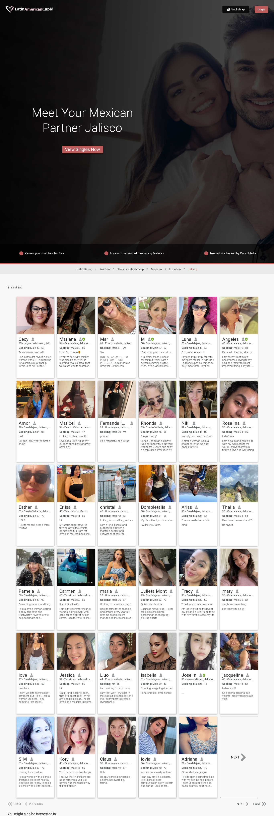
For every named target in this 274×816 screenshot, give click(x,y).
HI (60, 520)
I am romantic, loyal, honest (156, 692)
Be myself (227, 524)
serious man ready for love (155, 772)
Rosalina (231, 423)
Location (175, 269)
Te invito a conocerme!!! (31, 352)
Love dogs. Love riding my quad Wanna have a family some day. (74, 443)
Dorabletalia (153, 507)
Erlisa (65, 507)
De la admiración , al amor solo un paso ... (239, 352)
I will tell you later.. (151, 524)
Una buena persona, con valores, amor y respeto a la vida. (238, 695)
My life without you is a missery (157, 520)
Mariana (67, 339)
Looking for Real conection (73, 436)
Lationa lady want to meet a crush (34, 442)
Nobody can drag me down (197, 436)
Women (104, 269)
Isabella (148, 675)
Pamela (26, 591)
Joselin (189, 675)
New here (24, 688)
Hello (21, 436)
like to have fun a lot (233, 608)
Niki (186, 423)
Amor (24, 423)
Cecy (23, 339)
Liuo (104, 675)
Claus (105, 759)
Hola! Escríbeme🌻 (70, 352)
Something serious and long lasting (35, 604)
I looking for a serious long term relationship (116, 604)
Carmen (67, 591)
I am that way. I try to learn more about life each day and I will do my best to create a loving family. (116, 697)
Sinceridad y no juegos (194, 772)
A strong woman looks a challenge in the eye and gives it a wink (195, 443)
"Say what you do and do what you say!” (157, 352)
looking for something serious (116, 520)
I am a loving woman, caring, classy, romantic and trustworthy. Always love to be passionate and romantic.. (35, 613)
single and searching (234, 604)
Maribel (67, 423)
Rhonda (148, 423)
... (182, 688)
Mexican (156, 269)
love (23, 675)
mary (227, 591)
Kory (64, 759)
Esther (25, 507)
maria (106, 591)
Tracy (187, 591)
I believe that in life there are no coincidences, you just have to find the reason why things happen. (74, 781)
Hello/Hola (228, 436)
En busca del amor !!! (193, 352)
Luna (186, 339)
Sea (102, 352)
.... (183, 692)
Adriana (189, 759)
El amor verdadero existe (195, 520)
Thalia (228, 507)
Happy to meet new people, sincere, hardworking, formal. (115, 779)
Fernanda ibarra (114, 423)
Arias (187, 507)
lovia (145, 759)
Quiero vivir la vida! (151, 604)
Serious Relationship (130, 269)
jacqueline (232, 675)
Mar (104, 339)
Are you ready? (149, 436)
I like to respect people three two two (34, 526)
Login (261, 9)
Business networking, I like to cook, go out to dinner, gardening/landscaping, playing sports (157, 613)
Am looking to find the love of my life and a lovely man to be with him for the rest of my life (198, 611)
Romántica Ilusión (69, 604)
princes (104, 436)
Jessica (67, 675)
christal (107, 507)
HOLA (22, 520)
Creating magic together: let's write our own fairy (157, 688)
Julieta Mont (154, 591)
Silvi (23, 759)
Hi (60, 688)
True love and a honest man (197, 604)
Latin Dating (84, 269)
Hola (102, 772)
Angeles (230, 339)
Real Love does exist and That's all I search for (239, 520)
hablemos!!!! (229, 688)
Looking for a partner (31, 772)
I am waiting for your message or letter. (116, 688)
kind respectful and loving (114, 440)
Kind (184, 524)
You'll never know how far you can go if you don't (76, 772)
